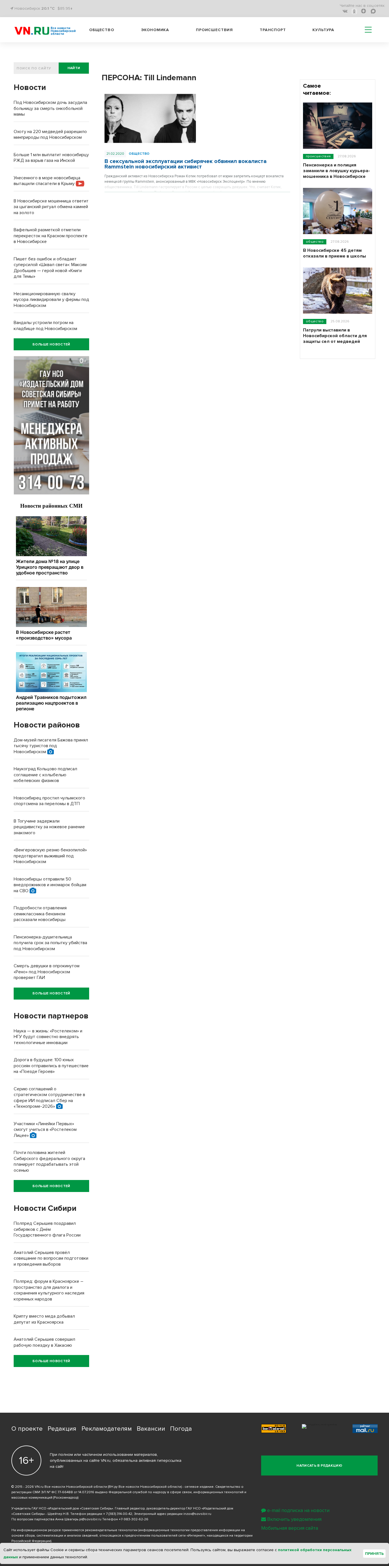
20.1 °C (48, 8)
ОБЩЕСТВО (139, 154)
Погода (181, 1429)
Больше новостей (51, 344)
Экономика (155, 29)
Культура (323, 29)
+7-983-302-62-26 (133, 1519)
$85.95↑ (65, 8)
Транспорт (273, 29)
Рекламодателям (106, 1429)
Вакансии (151, 1429)
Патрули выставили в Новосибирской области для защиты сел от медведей (335, 335)
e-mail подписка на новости (298, 1510)
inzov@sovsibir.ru (197, 1514)
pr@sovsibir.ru (90, 1519)
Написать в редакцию (319, 1466)
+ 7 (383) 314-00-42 (117, 1514)
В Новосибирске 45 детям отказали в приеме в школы (334, 253)
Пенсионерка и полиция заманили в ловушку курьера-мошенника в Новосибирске (336, 170)
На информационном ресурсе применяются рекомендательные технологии (74, 1530)
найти (73, 68)
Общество (101, 29)
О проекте (27, 1429)
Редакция (62, 1429)
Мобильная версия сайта (289, 1528)
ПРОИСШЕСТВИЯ (318, 156)
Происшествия (214, 29)
